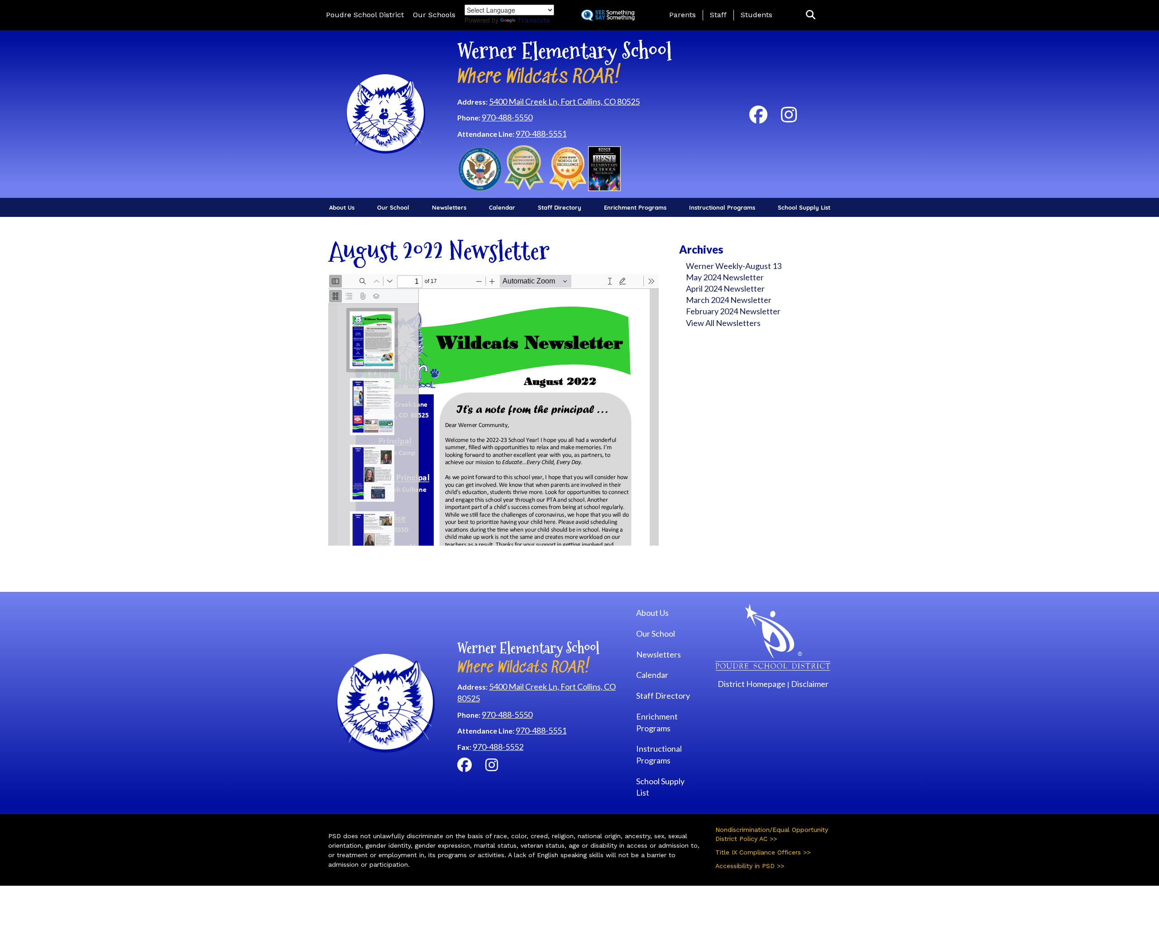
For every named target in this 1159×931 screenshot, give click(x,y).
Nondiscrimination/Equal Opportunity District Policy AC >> (771, 834)
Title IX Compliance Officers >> (762, 852)
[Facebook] (758, 118)
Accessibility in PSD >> (749, 865)
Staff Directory (559, 207)
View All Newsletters (723, 323)
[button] (810, 15)
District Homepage (751, 684)
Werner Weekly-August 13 (733, 266)
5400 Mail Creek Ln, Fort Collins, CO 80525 (564, 101)
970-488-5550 (507, 117)
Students (756, 14)
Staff (718, 14)
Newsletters (449, 207)
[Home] (385, 113)
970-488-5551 (541, 134)
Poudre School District (365, 14)
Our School (393, 207)
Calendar (502, 207)
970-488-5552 (498, 747)
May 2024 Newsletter (725, 277)
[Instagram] (789, 118)
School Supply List (804, 207)
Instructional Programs (722, 207)
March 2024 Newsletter (728, 300)
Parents (682, 14)
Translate (533, 20)
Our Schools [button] (434, 14)
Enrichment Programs (635, 207)
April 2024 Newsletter (725, 288)
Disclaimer (810, 684)
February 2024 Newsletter (733, 311)
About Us (341, 207)
